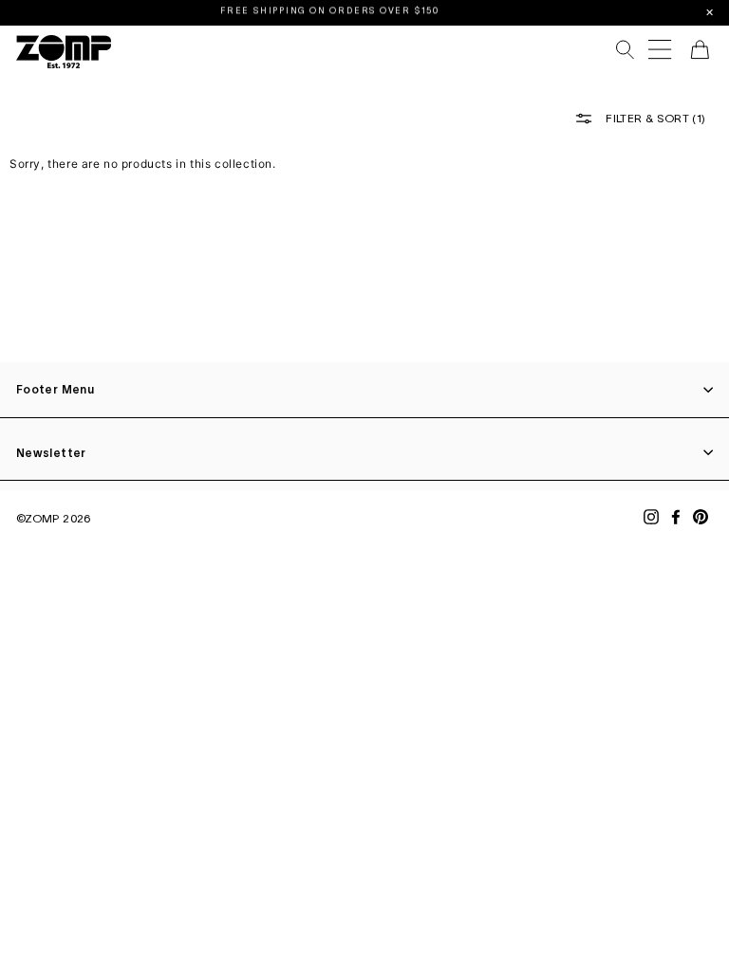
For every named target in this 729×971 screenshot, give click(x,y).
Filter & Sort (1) (654, 118)
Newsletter (51, 453)
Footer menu (55, 389)
